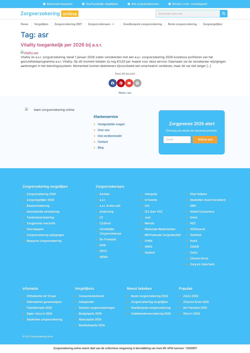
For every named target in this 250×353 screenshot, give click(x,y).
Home (24, 24)
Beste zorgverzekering (182, 24)
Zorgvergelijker (212, 24)
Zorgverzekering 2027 (68, 24)
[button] (113, 83)
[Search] (223, 13)
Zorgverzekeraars (99, 24)
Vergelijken (41, 24)
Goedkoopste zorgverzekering (142, 24)
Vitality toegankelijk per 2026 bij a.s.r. (61, 45)
